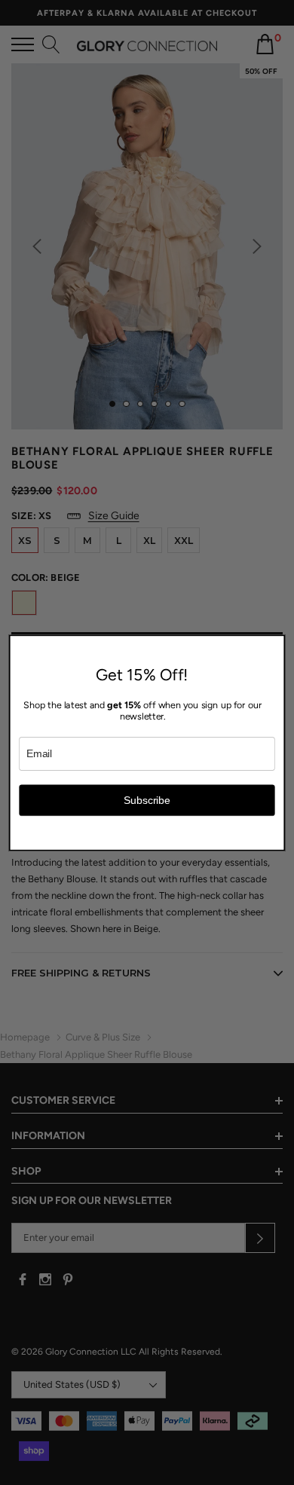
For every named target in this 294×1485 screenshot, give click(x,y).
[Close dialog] (276, 643)
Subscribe (147, 799)
